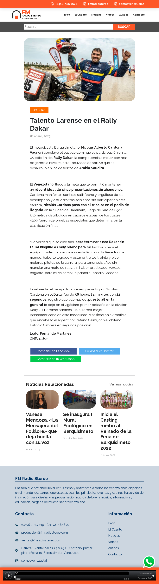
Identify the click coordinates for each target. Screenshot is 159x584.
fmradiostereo (98, 3)
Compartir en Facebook (53, 351)
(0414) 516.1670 (66, 3)
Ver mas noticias (121, 384)
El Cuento (80, 14)
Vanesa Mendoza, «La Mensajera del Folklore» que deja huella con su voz (42, 428)
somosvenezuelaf (131, 3)
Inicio (66, 14)
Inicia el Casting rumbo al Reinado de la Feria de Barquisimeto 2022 (115, 431)
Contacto (139, 14)
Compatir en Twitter (99, 351)
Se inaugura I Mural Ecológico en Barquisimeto (78, 423)
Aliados (123, 14)
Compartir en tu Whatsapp (56, 359)
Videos (110, 14)
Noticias (96, 14)
